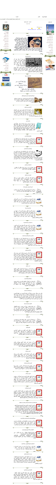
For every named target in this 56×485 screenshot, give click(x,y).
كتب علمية (6, 63)
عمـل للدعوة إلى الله (50, 40)
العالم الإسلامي (6, 41)
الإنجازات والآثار (51, 47)
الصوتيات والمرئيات (5, 65)
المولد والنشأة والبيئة (50, 37)
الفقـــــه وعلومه (6, 33)
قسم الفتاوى (6, 70)
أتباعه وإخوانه (51, 50)
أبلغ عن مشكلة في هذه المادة (32, 29)
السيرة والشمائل (6, 36)
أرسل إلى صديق (39, 29)
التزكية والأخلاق (6, 44)
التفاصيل (41, 53)
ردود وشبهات (6, 43)
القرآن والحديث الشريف (6, 32)
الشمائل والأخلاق (50, 45)
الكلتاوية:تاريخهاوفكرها (49, 52)
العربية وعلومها (6, 38)
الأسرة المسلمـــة (5, 46)
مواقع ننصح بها (6, 68)
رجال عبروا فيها (50, 53)
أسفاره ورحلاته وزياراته (50, 42)
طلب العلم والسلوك (50, 39)
